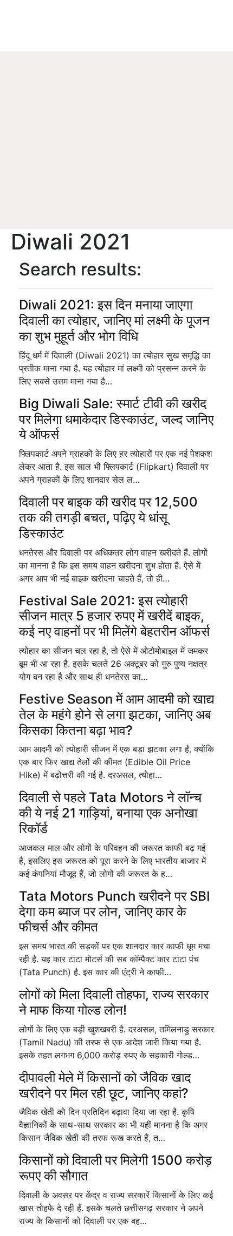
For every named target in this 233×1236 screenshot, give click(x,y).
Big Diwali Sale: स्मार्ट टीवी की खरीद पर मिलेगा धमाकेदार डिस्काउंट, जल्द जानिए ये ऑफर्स (116, 419)
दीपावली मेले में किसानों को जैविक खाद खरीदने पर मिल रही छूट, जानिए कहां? (105, 1085)
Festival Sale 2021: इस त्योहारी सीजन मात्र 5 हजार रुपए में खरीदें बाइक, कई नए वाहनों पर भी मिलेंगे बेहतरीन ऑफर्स (114, 616)
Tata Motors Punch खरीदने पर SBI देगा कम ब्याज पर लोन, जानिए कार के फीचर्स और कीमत (114, 911)
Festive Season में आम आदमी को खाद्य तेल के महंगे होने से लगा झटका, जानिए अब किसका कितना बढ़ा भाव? (116, 714)
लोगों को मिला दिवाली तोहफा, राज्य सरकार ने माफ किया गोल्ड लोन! (114, 1002)
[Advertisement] (114, 156)
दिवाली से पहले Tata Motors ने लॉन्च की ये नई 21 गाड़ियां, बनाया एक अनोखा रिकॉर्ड (110, 812)
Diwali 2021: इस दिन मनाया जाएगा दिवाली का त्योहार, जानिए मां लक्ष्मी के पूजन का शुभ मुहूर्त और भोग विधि (114, 320)
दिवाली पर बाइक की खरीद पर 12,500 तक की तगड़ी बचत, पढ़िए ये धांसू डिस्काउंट (108, 517)
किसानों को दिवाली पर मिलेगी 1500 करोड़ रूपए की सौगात (115, 1168)
